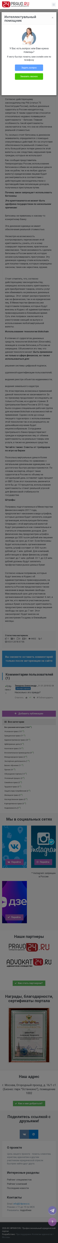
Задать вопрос (29, 67)
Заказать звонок (29, 76)
